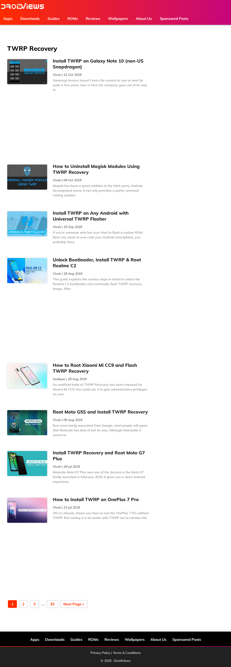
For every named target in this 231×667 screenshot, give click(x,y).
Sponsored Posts (186, 639)
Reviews (111, 639)
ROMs (93, 639)
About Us (158, 639)
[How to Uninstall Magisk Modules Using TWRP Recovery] (27, 177)
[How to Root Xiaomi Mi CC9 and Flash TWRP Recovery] (27, 376)
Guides (76, 639)
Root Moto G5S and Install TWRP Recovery (100, 412)
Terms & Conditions (127, 653)
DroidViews (22, 6)
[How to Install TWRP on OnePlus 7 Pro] (27, 510)
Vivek (57, 75)
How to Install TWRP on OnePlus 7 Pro (96, 499)
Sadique (59, 379)
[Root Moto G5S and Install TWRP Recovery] (27, 422)
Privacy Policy (100, 653)
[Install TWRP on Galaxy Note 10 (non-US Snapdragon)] (27, 71)
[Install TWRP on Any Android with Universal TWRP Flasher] (27, 224)
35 (52, 604)
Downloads (55, 639)
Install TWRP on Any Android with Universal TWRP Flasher (91, 216)
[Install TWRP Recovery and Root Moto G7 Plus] (27, 463)
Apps (34, 639)
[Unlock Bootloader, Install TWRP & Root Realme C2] (27, 270)
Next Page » (73, 604)
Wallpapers (135, 639)
